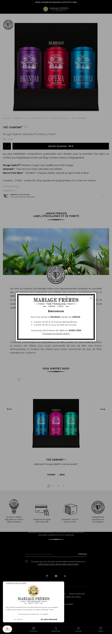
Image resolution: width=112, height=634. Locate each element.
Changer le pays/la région (56, 333)
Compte (78, 631)
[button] (33, 629)
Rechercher (56, 631)
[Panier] (101, 629)
